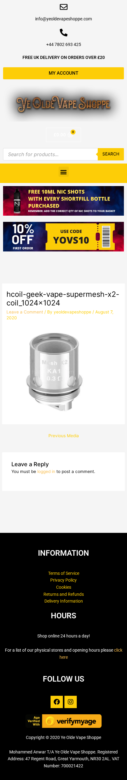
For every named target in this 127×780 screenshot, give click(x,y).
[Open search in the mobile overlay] (63, 154)
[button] (64, 172)
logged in (46, 471)
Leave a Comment (24, 311)
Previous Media (63, 435)
